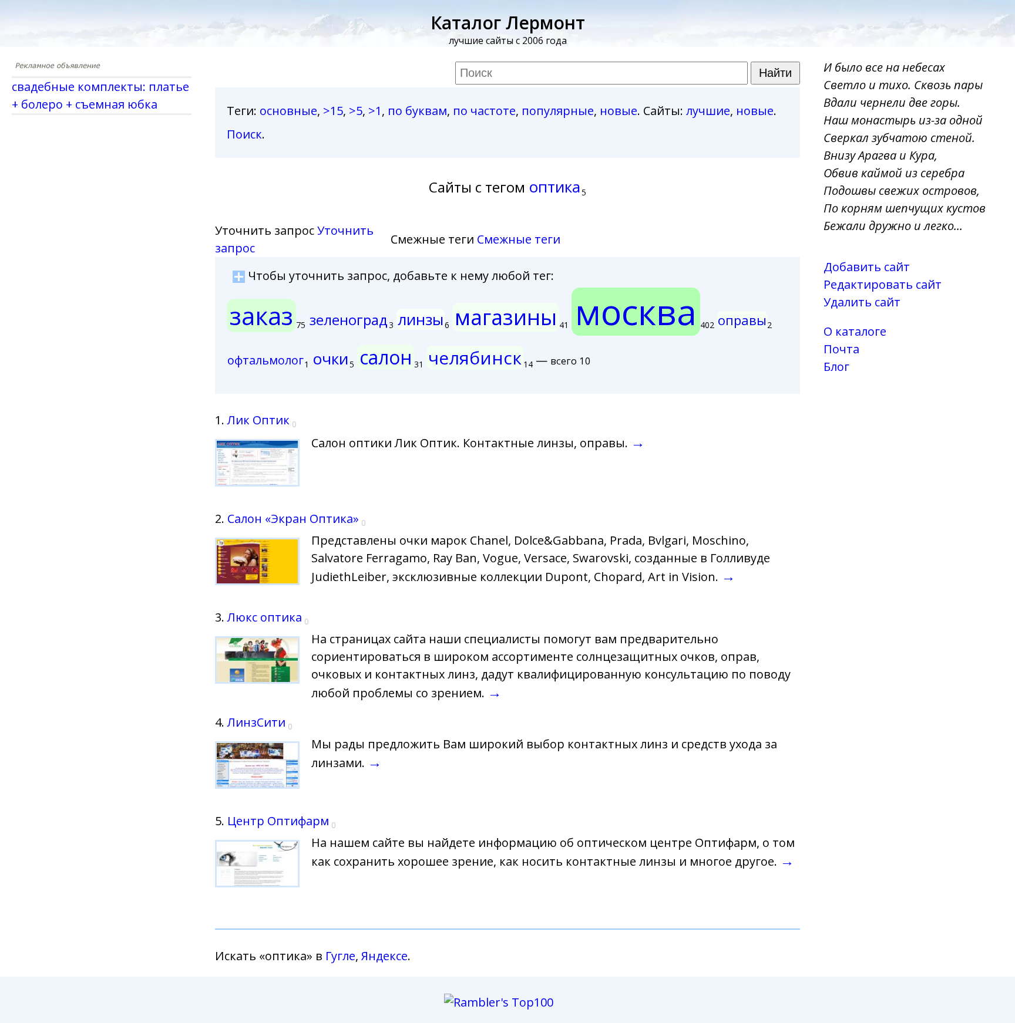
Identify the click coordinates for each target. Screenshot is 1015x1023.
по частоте (484, 111)
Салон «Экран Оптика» (293, 518)
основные (288, 111)
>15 (333, 111)
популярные (558, 111)
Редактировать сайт (883, 284)
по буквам (417, 111)
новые (618, 111)
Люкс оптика (264, 617)
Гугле (340, 956)
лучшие (708, 111)
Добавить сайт (867, 267)
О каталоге (855, 331)
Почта (841, 349)
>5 (355, 111)
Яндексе (384, 956)
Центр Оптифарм (278, 821)
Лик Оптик (258, 420)
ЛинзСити (256, 722)
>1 (375, 111)
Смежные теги (518, 239)
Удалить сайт (862, 302)
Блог (836, 366)
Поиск (244, 134)
